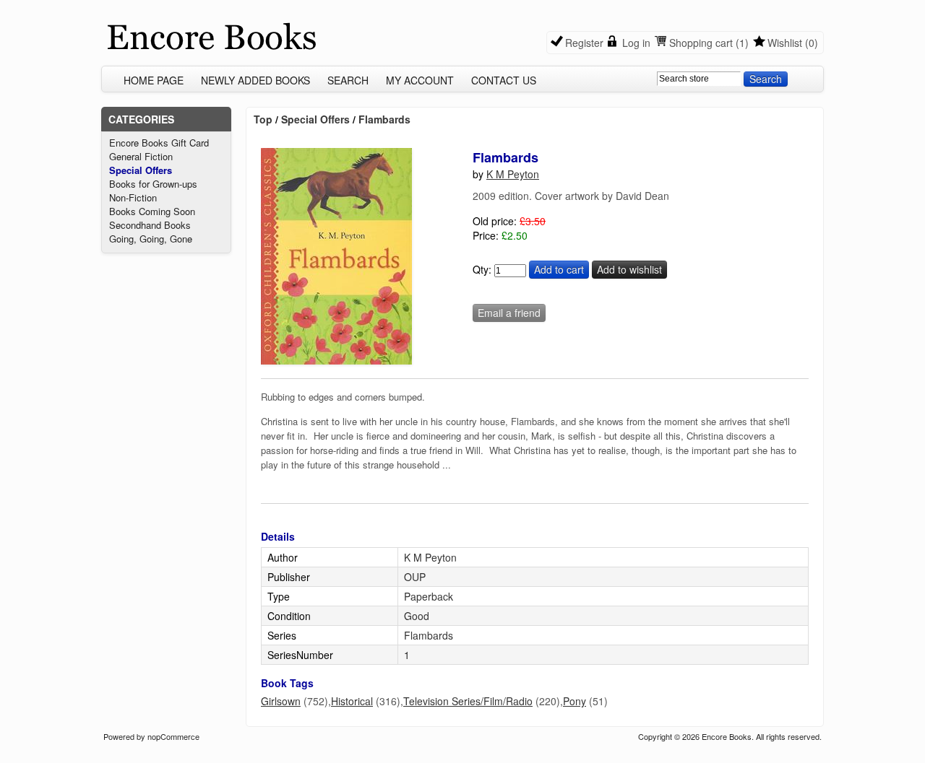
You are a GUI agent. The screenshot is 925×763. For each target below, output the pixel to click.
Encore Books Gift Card (159, 142)
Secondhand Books (150, 225)
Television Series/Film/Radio (468, 701)
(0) (811, 42)
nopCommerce (173, 736)
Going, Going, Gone (150, 238)
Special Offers (140, 170)
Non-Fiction (133, 197)
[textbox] (699, 78)
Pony (574, 701)
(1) (742, 42)
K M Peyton (512, 174)
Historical (352, 701)
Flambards (384, 119)
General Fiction (141, 156)
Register (584, 42)
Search (348, 80)
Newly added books (255, 80)
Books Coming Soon (152, 211)
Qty (481, 269)
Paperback (428, 596)
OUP (415, 577)
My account (420, 80)
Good (416, 616)
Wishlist (784, 42)
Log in (636, 42)
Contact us (503, 80)
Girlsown (281, 701)
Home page (154, 80)
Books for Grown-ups (153, 184)
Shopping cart (701, 42)
